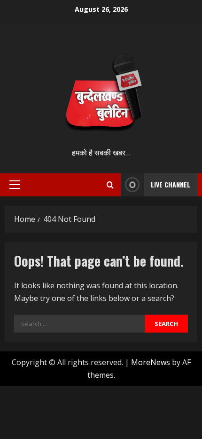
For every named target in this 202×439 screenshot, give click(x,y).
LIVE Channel (170, 184)
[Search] (110, 185)
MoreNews (150, 362)
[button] (15, 185)
